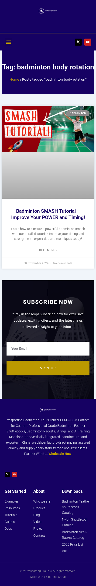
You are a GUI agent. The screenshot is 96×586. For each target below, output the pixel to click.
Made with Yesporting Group (48, 577)
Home (14, 79)
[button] (8, 42)
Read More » (48, 250)
